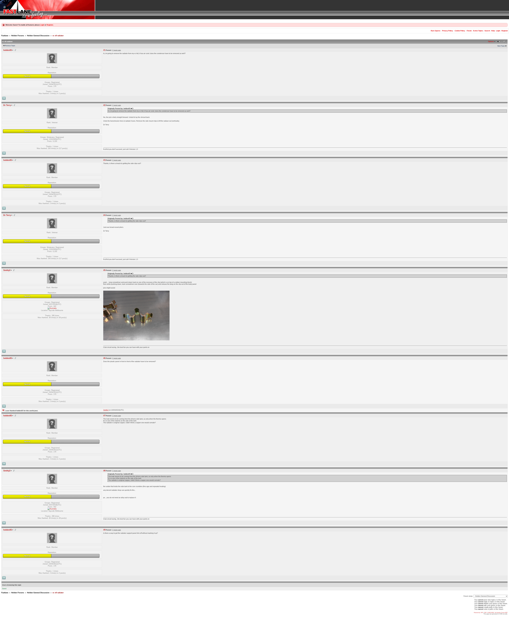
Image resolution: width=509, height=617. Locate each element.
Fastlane (4, 36)
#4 (104, 215)
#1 (104, 50)
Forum (469, 31)
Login (42, 25)
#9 (104, 530)
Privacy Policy (447, 31)
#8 (104, 471)
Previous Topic (10, 45)
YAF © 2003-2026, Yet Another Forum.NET (496, 612)
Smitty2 (6, 270)
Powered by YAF (478, 612)
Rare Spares (435, 31)
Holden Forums (17, 36)
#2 (104, 105)
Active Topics (478, 31)
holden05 (7, 50)
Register (50, 25)
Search (487, 31)
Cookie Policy (460, 31)
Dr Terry (7, 105)
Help (493, 31)
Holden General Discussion (38, 36)
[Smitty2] (52, 283)
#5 (104, 270)
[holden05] (52, 63)
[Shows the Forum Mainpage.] (254, 9)
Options (491, 41)
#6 (104, 358)
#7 (104, 416)
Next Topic (501, 46)
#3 (104, 160)
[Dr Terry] (52, 118)
